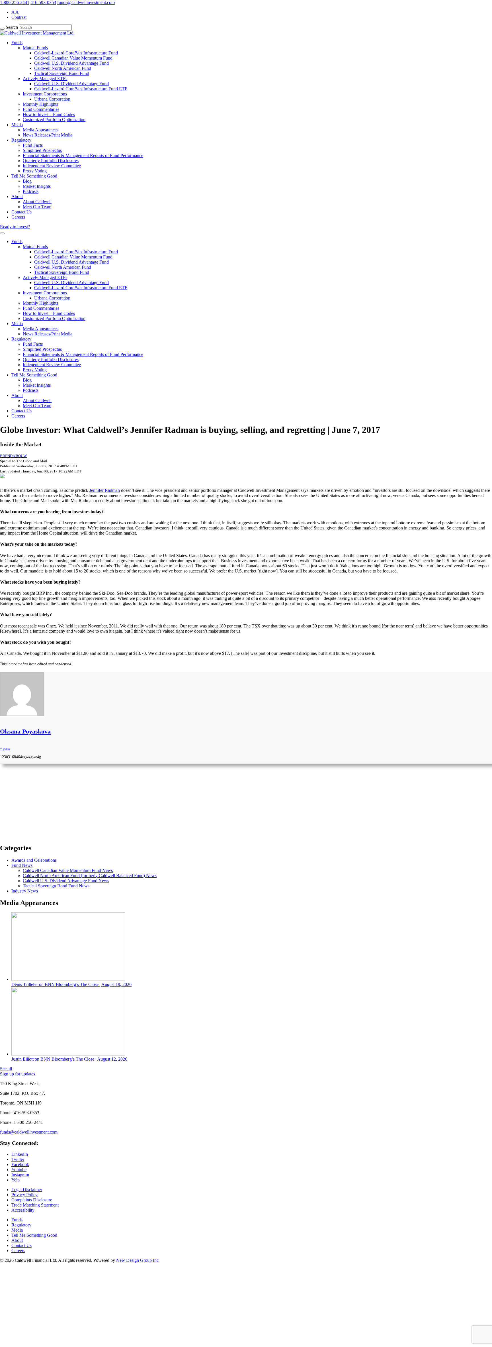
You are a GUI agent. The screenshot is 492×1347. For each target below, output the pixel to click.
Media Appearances (40, 129)
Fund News (21, 865)
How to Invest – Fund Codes (49, 114)
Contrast (18, 17)
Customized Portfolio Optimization (54, 119)
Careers (18, 217)
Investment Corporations (45, 93)
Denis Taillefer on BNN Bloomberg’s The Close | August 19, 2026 (71, 984)
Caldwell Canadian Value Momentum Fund (73, 58)
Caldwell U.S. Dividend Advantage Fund (71, 63)
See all (6, 1068)
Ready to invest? (15, 226)
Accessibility (22, 1210)
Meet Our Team (37, 206)
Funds (16, 42)
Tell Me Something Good (34, 176)
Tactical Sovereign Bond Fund (61, 73)
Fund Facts (33, 145)
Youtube (18, 1169)
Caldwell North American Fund (62, 68)
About (17, 196)
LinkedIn (19, 1154)
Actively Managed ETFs (45, 78)
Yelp (15, 1179)
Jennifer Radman (104, 490)
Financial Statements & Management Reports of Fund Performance (83, 155)
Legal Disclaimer (26, 1189)
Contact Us (21, 211)
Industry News (24, 891)
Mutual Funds (35, 47)
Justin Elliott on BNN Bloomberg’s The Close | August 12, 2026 (69, 1059)
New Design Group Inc (137, 1260)
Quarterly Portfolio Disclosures (51, 160)
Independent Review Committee (52, 165)
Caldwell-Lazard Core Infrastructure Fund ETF (80, 88)
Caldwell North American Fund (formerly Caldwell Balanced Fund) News (90, 875)
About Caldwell (37, 201)
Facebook (20, 1164)
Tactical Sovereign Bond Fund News (56, 885)
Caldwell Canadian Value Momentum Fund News (68, 870)
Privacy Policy (24, 1194)
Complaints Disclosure (31, 1199)
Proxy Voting (35, 170)
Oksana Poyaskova (25, 731)
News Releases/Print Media (47, 135)
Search (12, 27)
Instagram (20, 1174)
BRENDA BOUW (13, 456)
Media (17, 124)
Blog (27, 181)
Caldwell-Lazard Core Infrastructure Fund (76, 52)
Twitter (17, 1159)
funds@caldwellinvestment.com (86, 2)
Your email (15, 827)
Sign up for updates (17, 1073)
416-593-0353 (43, 2)
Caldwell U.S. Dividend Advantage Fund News (66, 880)
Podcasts (30, 191)
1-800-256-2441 (14, 2)
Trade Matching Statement (35, 1205)
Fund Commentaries (41, 109)
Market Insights (37, 186)
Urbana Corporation (52, 99)
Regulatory (21, 140)
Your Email (16, 1323)
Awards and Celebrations (34, 860)
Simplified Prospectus (42, 150)
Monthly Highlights (40, 104)
